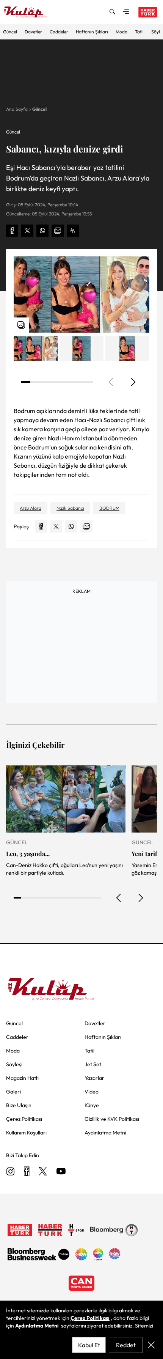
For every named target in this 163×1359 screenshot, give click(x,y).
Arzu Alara (30, 508)
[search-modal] (112, 12)
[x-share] (27, 231)
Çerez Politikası (90, 1318)
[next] (133, 382)
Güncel (10, 32)
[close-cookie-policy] (151, 1345)
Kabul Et (89, 1345)
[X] (42, 1171)
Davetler (33, 32)
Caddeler (59, 32)
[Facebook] (26, 1171)
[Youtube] (61, 1171)
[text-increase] (73, 231)
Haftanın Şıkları (92, 32)
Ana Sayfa (17, 109)
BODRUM (109, 508)
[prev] (119, 898)
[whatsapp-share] (42, 231)
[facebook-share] (12, 231)
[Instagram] (10, 1171)
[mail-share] (58, 231)
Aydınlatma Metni (37, 1325)
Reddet (126, 1345)
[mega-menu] (126, 12)
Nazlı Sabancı (70, 508)
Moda (121, 32)
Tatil (139, 32)
